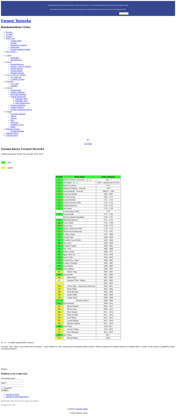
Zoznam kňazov (17, 71)
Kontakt (14, 43)
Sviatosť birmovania (18, 97)
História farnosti (17, 69)
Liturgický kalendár (18, 114)
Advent (13, 116)
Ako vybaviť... (11, 52)
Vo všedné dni (16, 77)
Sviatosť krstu (16, 90)
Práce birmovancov (22, 103)
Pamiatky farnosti (17, 73)
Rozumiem (124, 13)
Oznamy (9, 36)
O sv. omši (15, 84)
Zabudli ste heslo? (12, 394)
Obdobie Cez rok (17, 125)
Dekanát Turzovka (13, 129)
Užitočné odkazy (12, 133)
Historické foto (16, 60)
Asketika (14, 86)
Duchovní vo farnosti (19, 45)
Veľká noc (14, 122)
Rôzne (13, 127)
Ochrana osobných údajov (20, 49)
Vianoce (14, 118)
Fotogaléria (15, 58)
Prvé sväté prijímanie (18, 94)
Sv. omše (9, 34)
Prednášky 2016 (21, 99)
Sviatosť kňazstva (17, 107)
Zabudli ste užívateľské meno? (17, 397)
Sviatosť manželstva (18, 105)
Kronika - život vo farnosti (21, 66)
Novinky (9, 32)
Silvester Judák (82, 409)
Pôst (12, 120)
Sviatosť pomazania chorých (21, 110)
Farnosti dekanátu (17, 131)
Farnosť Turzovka (16, 20)
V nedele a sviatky (18, 79)
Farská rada (15, 47)
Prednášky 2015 (21, 101)
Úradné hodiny (16, 41)
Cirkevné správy (12, 135)
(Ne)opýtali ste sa (17, 64)
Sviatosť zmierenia (18, 92)
